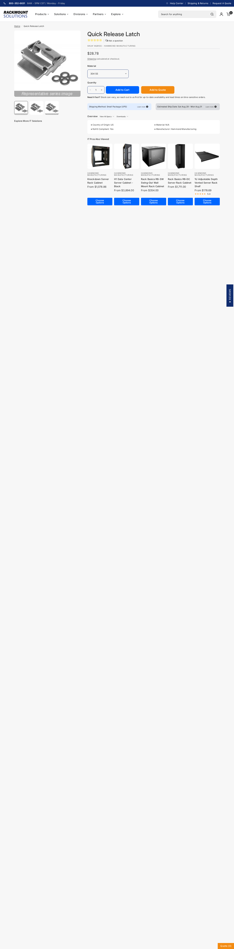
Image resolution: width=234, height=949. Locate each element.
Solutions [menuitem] (60, 14)
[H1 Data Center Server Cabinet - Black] (126, 156)
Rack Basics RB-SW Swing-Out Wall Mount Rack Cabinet (152, 183)
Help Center (176, 3)
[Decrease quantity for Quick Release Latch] (90, 89)
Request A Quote (222, 3)
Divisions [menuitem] (79, 14)
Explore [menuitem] (116, 14)
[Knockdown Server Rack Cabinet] (100, 156)
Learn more (141, 107)
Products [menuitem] (40, 14)
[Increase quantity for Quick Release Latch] (101, 89)
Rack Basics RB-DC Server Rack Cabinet (179, 181)
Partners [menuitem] (98, 14)
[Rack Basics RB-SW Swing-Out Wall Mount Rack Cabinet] (153, 156)
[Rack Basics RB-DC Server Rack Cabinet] (180, 156)
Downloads (121, 116)
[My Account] (221, 14)
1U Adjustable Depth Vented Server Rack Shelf (206, 183)
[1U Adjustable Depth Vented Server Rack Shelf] (207, 156)
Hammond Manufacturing (96, 174)
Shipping (91, 59)
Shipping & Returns (198, 3)
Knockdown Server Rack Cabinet (98, 181)
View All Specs (106, 116)
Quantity (91, 82)
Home (17, 26)
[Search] (212, 14)
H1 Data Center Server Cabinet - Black (123, 183)
